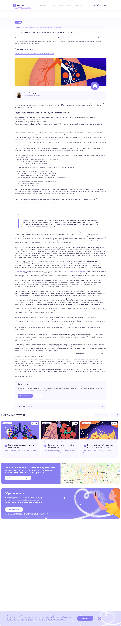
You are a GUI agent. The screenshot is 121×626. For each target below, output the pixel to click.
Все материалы (101, 415)
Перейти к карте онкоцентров (19, 478)
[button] (113, 415)
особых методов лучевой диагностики (75, 271)
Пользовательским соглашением (55, 621)
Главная (18, 27)
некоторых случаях (22, 271)
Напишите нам (14, 509)
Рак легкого (25, 27)
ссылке (41, 514)
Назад (19, 22)
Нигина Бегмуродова (22, 441)
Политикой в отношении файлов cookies (31, 621)
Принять (85, 618)
